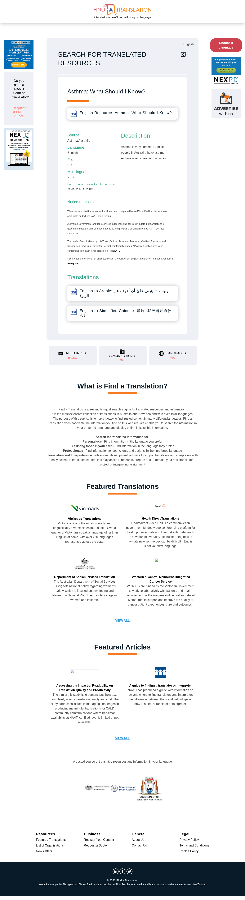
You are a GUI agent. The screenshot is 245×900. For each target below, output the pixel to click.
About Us (138, 839)
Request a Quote (95, 845)
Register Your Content (99, 839)
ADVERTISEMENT (20, 42)
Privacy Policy (189, 839)
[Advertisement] (18, 230)
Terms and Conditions (194, 845)
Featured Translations (51, 839)
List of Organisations (50, 845)
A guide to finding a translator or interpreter (160, 685)
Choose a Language (226, 45)
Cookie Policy (189, 851)
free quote (73, 263)
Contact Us (139, 845)
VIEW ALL (122, 620)
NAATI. (116, 251)
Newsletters (44, 851)
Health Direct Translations (160, 518)
